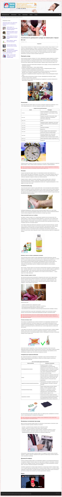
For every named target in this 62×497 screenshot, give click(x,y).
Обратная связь (58, 493)
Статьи (36, 14)
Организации (24, 14)
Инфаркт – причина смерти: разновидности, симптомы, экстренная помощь (11, 56)
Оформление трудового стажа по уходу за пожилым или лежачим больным (12, 33)
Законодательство (5, 14)
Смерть (31, 14)
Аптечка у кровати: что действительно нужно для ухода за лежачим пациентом (12, 28)
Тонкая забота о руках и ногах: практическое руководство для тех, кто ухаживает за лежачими (10, 24)
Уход (19, 14)
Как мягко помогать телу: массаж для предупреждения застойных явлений (12, 37)
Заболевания (13, 14)
